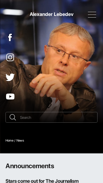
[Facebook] (10, 37)
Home (9, 140)
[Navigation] (92, 14)
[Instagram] (10, 57)
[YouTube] (10, 97)
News (20, 140)
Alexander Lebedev (52, 14)
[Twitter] (10, 77)
